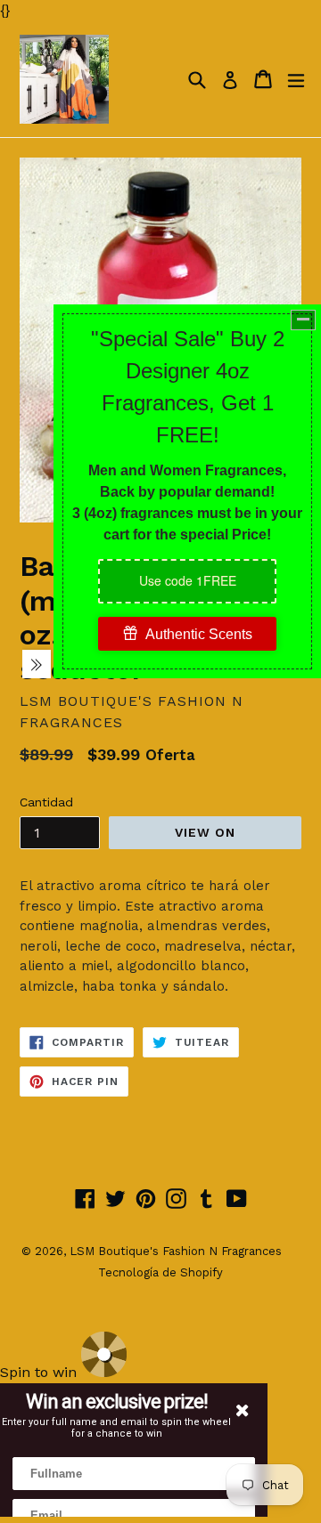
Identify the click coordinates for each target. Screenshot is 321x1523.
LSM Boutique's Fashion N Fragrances (176, 1251)
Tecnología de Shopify (160, 1272)
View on (205, 832)
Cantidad (46, 802)
